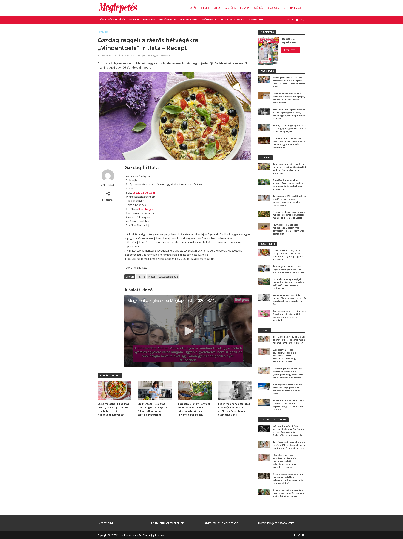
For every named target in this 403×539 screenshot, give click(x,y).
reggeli (151, 276)
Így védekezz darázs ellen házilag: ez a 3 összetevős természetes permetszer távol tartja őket (288, 229)
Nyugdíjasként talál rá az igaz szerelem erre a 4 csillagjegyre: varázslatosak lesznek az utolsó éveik (289, 82)
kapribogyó (146, 209)
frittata (141, 276)
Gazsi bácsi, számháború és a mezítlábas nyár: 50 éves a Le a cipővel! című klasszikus (288, 493)
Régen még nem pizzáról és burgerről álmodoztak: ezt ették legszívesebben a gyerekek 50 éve (234, 409)
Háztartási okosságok (233, 19)
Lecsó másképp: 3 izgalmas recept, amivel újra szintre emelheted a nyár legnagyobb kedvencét (113, 409)
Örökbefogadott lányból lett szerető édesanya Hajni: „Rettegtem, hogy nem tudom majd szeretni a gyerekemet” (288, 373)
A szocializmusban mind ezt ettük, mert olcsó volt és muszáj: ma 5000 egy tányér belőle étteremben (289, 143)
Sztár (192, 7)
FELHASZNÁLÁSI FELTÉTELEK (167, 523)
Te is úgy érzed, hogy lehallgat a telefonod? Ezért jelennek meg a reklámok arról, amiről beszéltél (289, 340)
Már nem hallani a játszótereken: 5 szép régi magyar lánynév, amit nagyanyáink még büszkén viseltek (289, 114)
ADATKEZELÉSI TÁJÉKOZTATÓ (221, 523)
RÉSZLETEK (290, 50)
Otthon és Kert (293, 7)
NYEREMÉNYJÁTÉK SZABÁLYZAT (276, 523)
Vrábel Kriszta (128, 55)
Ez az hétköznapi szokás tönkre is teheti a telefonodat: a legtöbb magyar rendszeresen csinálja (288, 405)
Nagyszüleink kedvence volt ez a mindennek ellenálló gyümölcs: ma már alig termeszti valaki (289, 215)
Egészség (273, 7)
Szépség (258, 7)
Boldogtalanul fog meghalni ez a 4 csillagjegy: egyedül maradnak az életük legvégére (289, 128)
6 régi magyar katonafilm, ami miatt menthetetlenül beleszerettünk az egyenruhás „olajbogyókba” (288, 479)
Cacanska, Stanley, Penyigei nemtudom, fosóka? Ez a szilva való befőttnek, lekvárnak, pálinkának (194, 409)
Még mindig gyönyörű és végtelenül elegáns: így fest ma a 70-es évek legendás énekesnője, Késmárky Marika (288, 431)
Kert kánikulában (167, 19)
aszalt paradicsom (144, 192)
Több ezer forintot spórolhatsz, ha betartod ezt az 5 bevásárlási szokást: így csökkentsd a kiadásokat (289, 169)
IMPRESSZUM (105, 523)
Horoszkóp (149, 19)
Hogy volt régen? (189, 19)
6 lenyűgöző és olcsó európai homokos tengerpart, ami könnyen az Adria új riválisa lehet (287, 389)
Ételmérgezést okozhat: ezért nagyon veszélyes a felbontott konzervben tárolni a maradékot (152, 409)
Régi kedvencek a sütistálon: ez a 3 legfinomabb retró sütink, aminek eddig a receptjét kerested (289, 316)
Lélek (217, 7)
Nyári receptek (209, 19)
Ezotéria (230, 7)
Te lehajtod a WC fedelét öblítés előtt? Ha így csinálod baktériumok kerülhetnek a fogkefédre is (289, 201)
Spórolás (134, 19)
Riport (205, 7)
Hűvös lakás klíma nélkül (112, 19)
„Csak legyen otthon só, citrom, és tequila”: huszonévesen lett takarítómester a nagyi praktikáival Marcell (285, 355)
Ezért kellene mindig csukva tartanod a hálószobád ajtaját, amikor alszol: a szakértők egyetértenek (289, 98)
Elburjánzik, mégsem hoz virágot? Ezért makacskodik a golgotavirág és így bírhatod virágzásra (288, 185)
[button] (188, 331)
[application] (188, 331)
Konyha (244, 7)
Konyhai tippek (256, 19)
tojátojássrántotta (168, 276)
